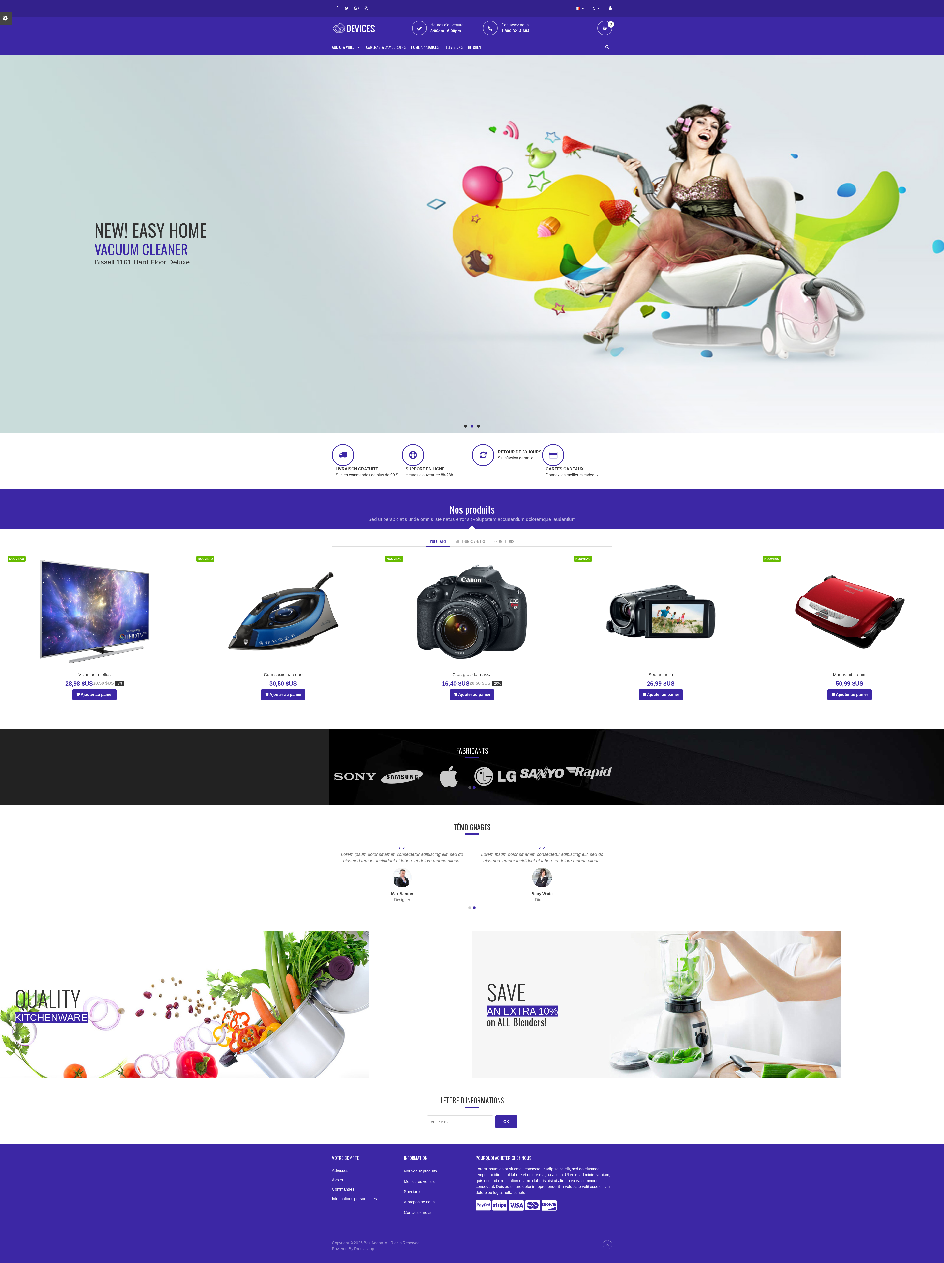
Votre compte (345, 1157)
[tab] (438, 542)
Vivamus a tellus (94, 674)
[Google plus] (356, 8)
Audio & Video (344, 47)
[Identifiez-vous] (610, 8)
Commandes (343, 1189)
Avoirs (337, 1180)
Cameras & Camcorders (386, 47)
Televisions (453, 47)
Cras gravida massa (472, 674)
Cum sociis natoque (283, 674)
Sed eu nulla (661, 674)
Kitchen (474, 47)
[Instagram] (366, 8)
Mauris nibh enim (850, 674)
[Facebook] (336, 8)
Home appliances (425, 47)
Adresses (340, 1171)
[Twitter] (346, 8)
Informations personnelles (354, 1199)
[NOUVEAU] (94, 611)
